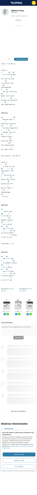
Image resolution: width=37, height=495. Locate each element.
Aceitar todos (19, 454)
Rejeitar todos (19, 460)
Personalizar (19, 466)
